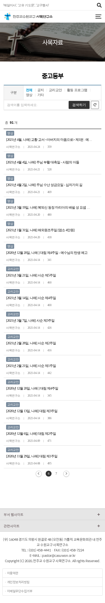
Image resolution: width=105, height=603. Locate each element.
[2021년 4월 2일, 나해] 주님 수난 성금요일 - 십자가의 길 (44, 185)
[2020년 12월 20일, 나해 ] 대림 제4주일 (32, 388)
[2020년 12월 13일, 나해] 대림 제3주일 (31, 411)
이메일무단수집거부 (19, 591)
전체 (29, 90)
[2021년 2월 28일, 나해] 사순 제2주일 (31, 343)
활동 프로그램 (77, 90)
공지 (40, 90)
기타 (40, 95)
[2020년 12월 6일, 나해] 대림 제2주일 (31, 433)
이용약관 (12, 573)
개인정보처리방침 (18, 582)
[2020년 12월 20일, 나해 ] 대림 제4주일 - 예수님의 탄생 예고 (46, 253)
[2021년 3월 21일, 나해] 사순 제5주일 (31, 275)
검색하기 (79, 105)
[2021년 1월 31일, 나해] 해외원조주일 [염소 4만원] (40, 230)
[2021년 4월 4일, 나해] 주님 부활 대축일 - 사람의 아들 (42, 162)
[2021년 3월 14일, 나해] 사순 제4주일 (31, 298)
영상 (29, 95)
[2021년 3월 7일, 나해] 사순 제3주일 (30, 320)
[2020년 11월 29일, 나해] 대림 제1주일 (31, 456)
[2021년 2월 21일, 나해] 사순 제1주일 (31, 366)
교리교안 (55, 90)
